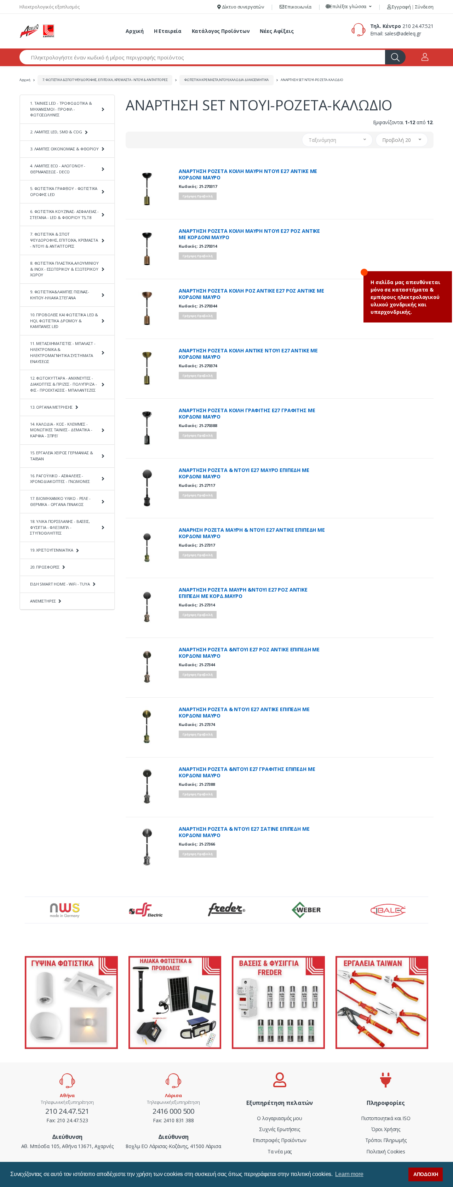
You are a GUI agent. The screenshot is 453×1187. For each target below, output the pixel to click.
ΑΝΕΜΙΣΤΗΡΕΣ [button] (43, 601)
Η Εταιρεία (168, 31)
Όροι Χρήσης (385, 1129)
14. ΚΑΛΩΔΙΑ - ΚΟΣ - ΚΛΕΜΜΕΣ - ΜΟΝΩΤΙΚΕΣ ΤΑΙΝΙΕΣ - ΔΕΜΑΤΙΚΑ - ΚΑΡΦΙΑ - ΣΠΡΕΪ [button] (61, 430)
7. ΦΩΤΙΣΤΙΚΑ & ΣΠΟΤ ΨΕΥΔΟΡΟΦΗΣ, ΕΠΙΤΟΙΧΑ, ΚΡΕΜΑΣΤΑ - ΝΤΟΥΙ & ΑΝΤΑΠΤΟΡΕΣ (105, 79)
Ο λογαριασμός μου (279, 1118)
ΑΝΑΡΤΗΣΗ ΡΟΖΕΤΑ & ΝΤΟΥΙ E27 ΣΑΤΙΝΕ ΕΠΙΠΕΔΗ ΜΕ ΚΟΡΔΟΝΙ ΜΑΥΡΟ (244, 832)
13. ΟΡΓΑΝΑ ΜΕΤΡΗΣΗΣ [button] (51, 407)
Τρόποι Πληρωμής (386, 1140)
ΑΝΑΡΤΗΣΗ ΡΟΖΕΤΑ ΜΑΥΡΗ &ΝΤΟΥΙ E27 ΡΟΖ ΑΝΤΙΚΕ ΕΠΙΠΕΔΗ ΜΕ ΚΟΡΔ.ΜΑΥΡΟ (243, 593)
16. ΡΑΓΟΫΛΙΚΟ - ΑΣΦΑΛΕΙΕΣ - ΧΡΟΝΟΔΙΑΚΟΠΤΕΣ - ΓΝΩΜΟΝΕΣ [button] (60, 478)
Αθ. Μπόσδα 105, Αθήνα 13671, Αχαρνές (67, 1146)
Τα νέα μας (280, 1151)
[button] (349, 6)
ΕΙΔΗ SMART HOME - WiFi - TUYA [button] (60, 584)
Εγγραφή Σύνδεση (412, 7)
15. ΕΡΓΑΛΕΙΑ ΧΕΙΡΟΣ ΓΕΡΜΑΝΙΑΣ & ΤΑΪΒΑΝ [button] (61, 455)
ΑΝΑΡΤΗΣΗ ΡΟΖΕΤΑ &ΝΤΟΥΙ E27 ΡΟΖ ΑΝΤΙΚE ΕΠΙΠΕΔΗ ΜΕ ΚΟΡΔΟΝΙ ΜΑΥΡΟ (249, 652)
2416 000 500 (173, 1111)
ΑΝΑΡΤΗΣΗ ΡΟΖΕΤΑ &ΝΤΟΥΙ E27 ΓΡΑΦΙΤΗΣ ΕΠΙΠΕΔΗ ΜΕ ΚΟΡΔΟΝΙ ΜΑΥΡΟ (247, 772)
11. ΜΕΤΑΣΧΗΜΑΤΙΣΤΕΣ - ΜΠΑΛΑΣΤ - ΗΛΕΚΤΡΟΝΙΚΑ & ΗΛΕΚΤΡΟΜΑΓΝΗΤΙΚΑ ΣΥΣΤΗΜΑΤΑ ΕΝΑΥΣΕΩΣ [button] (63, 352)
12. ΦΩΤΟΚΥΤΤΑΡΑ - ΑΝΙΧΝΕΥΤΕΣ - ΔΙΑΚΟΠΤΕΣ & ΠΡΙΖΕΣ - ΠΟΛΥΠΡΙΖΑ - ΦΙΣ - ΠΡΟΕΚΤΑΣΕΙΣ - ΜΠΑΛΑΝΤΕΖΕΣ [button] (63, 384)
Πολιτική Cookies (385, 1151)
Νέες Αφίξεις (276, 31)
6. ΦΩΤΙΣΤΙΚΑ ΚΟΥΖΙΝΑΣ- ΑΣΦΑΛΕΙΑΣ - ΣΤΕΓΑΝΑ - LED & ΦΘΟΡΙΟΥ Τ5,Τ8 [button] (64, 214)
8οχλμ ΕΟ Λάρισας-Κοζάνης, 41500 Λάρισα (173, 1146)
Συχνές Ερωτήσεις (279, 1129)
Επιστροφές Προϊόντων (279, 1140)
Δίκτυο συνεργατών (242, 7)
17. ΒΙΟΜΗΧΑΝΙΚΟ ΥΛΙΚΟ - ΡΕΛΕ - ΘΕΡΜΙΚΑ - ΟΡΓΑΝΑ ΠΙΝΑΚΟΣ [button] (60, 501)
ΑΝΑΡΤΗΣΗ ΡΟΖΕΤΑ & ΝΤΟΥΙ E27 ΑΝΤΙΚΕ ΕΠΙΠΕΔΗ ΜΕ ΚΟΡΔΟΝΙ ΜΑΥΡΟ (244, 712)
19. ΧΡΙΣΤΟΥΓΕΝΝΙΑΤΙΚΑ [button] (51, 550)
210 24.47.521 (418, 26)
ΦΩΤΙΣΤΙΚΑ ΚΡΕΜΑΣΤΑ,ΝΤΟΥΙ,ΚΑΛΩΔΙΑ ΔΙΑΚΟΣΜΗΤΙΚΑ (226, 79)
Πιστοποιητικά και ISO (386, 1118)
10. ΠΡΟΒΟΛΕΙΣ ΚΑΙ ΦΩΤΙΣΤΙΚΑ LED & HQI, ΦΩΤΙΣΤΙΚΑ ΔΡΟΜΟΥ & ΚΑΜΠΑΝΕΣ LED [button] (64, 320)
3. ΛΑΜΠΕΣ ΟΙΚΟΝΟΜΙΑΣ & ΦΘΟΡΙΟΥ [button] (64, 148)
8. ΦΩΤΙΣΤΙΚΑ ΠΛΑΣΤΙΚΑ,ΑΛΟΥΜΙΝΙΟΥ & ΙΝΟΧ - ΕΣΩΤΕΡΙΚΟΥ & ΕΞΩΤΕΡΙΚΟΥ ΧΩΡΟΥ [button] (64, 269)
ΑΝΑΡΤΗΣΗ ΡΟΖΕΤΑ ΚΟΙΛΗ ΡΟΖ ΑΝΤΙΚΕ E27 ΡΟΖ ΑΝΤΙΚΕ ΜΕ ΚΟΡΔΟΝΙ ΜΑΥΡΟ (251, 294)
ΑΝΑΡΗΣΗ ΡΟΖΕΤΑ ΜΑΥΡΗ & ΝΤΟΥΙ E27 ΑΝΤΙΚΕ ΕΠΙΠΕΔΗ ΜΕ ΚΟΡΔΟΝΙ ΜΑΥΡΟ (252, 533)
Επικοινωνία (297, 7)
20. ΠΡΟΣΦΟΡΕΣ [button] (44, 567)
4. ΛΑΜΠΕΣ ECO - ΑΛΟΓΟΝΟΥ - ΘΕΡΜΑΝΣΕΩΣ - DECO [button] (57, 168)
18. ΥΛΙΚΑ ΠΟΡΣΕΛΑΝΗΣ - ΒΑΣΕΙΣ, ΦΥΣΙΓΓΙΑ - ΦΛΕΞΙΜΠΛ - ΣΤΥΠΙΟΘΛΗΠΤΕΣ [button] (60, 527)
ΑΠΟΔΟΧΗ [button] (425, 1174)
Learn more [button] (349, 1174)
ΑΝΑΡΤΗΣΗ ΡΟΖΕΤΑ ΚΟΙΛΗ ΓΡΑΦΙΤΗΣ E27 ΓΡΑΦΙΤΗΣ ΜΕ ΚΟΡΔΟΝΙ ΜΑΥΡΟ (247, 413)
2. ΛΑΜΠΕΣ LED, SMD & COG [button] (56, 131)
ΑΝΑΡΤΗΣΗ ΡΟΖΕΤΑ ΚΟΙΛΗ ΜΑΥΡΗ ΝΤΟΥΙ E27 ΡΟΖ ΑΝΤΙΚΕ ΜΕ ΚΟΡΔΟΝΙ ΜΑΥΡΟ (249, 234)
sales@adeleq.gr (403, 33)
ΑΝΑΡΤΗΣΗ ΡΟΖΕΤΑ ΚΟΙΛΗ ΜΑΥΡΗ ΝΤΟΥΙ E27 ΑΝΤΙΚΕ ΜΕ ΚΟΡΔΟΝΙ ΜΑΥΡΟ (248, 174)
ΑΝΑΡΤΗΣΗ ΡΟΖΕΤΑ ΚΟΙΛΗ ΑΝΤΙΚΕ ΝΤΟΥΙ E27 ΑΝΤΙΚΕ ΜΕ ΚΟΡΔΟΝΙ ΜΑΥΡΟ (248, 353)
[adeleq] (37, 31)
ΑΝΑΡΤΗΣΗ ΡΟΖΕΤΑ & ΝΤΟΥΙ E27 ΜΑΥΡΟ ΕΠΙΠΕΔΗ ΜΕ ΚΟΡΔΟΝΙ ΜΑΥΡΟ (244, 473)
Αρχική (135, 31)
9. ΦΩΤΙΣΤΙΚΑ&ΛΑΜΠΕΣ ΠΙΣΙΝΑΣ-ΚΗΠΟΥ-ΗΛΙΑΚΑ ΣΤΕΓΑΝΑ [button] (59, 294)
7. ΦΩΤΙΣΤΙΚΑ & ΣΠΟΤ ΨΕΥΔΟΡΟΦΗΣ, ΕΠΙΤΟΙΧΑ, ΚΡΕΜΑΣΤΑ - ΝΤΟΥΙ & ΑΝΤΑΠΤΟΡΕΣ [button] (64, 240)
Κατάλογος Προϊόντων (221, 31)
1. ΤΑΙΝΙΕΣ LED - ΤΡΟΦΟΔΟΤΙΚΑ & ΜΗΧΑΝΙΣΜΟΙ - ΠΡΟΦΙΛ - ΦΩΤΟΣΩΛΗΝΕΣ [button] (61, 109)
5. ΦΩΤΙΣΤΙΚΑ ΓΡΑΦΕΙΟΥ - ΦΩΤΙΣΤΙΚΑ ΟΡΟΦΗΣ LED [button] (63, 191)
